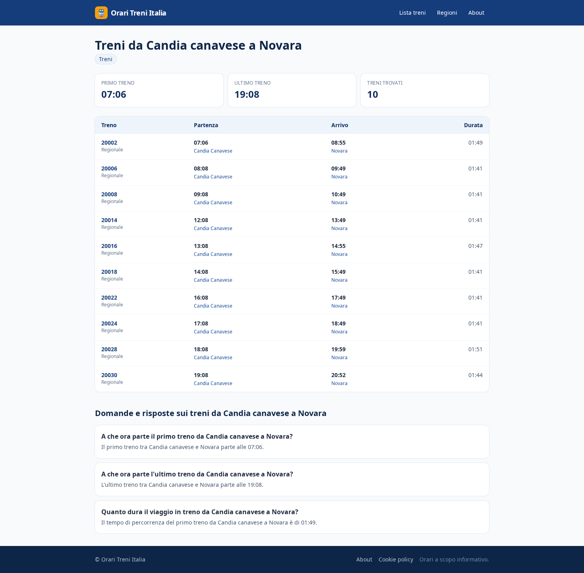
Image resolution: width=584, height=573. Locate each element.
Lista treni (412, 12)
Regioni (447, 12)
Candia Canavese (213, 150)
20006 (109, 168)
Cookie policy (396, 559)
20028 (109, 349)
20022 (109, 297)
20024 (109, 323)
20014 (109, 220)
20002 (109, 142)
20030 (109, 375)
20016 (109, 246)
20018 (109, 271)
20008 (109, 194)
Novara (339, 150)
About (476, 12)
